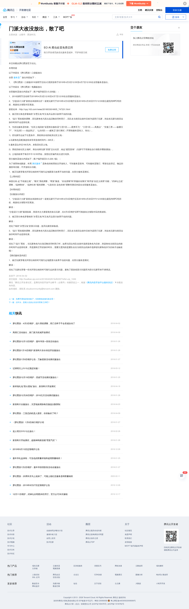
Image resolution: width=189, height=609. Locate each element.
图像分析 (139, 574)
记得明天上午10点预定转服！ (26, 368)
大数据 (138, 583)
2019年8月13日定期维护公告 (26, 449)
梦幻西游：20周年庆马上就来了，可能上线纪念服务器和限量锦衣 (43, 476)
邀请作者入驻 (52, 534)
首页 (5, 16)
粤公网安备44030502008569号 (123, 600)
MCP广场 (67, 16)
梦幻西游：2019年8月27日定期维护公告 (31, 485)
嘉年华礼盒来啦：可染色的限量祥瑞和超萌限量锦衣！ (37, 458)
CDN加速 (98, 574)
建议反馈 (149, 9)
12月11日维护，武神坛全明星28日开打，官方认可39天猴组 (40, 494)
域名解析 (159, 565)
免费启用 (112, 49)
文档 (140, 9)
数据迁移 (56, 586)
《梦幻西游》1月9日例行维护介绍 (28, 422)
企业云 (76, 574)
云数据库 (139, 565)
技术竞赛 (50, 542)
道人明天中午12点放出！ (24, 431)
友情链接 (128, 542)
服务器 (17, 77)
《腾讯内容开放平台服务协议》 (99, 282)
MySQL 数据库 (162, 574)
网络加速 (118, 565)
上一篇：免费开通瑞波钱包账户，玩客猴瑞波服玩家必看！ (32, 299)
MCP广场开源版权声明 (134, 545)
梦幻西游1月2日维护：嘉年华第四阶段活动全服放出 (37, 467)
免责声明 (128, 534)
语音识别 (56, 577)
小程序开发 (160, 583)
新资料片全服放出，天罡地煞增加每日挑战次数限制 (36, 404)
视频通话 (118, 574)
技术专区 (10, 553)
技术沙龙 (10, 538)
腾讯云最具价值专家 (94, 530)
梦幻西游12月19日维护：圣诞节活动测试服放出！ (36, 377)
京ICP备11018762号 (116, 604)
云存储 (35, 568)
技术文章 (10, 530)
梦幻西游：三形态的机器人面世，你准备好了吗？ (35, 413)
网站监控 (35, 586)
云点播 (117, 583)
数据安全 (35, 583)
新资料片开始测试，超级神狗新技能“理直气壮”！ (35, 440)
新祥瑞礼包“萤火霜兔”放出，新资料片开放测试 (34, 386)
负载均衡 (56, 583)
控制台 (159, 9)
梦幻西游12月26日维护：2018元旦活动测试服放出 (36, 395)
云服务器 (56, 565)
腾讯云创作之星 (92, 538)
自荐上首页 (51, 538)
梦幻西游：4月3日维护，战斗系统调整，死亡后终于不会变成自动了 (44, 323)
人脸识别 (35, 574)
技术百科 (10, 549)
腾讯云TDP (90, 542)
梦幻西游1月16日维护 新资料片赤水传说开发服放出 (36, 350)
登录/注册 (177, 10)
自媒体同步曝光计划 (54, 530)
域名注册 (35, 565)
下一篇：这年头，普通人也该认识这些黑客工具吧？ (29, 302)
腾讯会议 (56, 574)
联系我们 (128, 538)
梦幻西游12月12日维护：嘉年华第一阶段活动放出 (36, 341)
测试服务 (36, 163)
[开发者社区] (25, 10)
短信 (75, 583)
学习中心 (10, 545)
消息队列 (97, 565)
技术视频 (10, 542)
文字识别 (97, 583)
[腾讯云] (8, 10)
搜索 (159, 17)
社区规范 (128, 530)
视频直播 (56, 568)
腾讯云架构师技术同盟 (94, 534)
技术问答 (10, 534)
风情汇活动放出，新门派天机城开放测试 (31, 332)
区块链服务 (78, 565)
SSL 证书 (36, 577)
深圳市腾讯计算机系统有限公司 (65, 600)
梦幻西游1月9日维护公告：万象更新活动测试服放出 (37, 359)
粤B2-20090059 (101, 600)
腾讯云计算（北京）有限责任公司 (78, 604)
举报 (121, 34)
